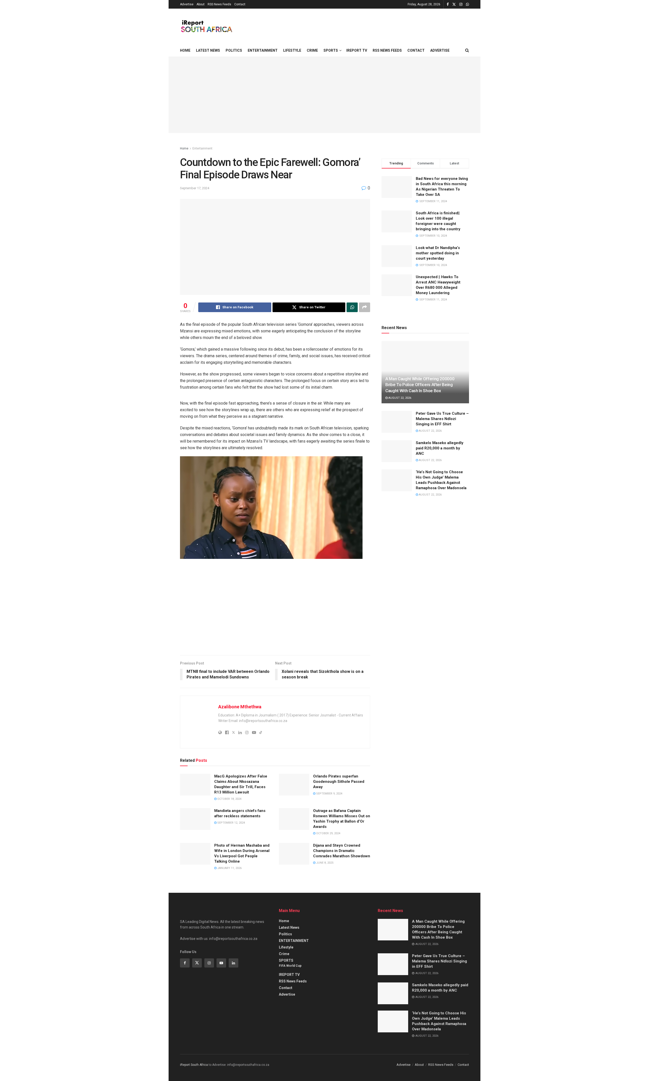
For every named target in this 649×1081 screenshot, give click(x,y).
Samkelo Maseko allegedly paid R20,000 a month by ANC (439, 448)
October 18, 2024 (229, 799)
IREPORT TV (356, 50)
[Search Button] (467, 50)
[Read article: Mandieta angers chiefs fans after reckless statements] (195, 819)
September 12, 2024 (231, 822)
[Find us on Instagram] (460, 4)
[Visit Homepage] (206, 26)
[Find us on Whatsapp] (467, 4)
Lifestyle (292, 50)
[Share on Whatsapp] (352, 307)
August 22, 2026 (399, 398)
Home (185, 50)
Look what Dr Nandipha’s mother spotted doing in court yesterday (438, 253)
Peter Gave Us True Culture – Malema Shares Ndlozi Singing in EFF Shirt (442, 418)
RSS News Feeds (219, 4)
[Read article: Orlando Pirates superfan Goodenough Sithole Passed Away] (294, 784)
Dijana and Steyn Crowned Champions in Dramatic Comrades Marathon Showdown (341, 850)
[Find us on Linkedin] (233, 963)
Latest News (208, 50)
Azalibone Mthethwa (239, 706)
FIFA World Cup (290, 966)
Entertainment (202, 148)
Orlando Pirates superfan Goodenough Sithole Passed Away (338, 781)
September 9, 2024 (328, 793)
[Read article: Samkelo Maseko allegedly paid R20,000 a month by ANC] (397, 451)
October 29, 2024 (327, 833)
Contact (239, 4)
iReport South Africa (194, 1065)
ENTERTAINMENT (263, 50)
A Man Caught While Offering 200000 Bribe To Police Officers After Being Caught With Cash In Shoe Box (419, 384)
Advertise (186, 4)
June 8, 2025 (324, 862)
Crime (312, 50)
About (200, 4)
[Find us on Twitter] (454, 4)
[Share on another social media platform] (364, 307)
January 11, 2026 (229, 868)
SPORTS (330, 50)
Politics (234, 50)
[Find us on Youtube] (221, 963)
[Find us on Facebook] (448, 4)
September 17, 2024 (194, 188)
